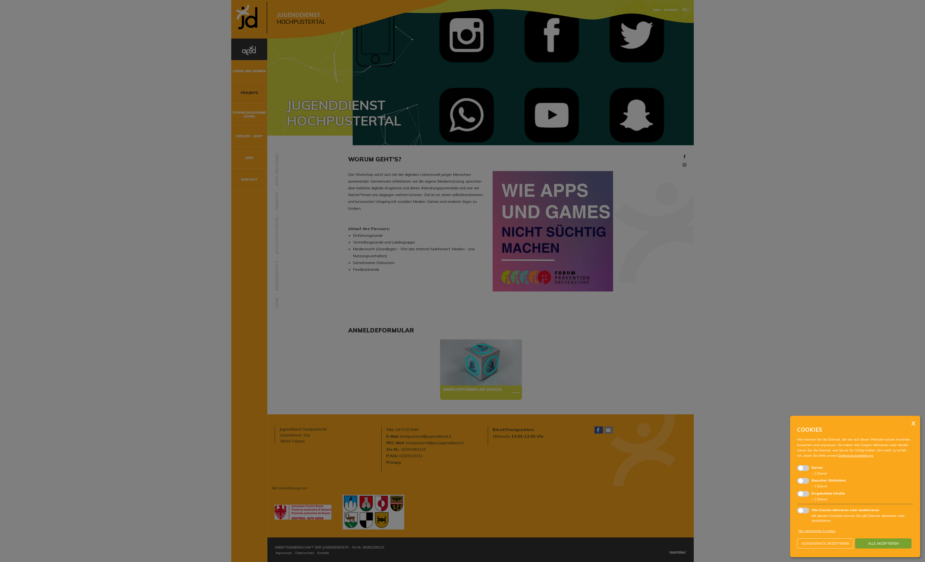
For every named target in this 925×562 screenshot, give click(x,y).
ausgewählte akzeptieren (825, 543)
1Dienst (819, 473)
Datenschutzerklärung (855, 455)
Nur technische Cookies (817, 531)
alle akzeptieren (883, 543)
